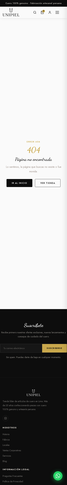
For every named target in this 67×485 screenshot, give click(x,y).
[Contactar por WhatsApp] (57, 475)
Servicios (7, 455)
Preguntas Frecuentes (13, 476)
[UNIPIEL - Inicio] (11, 12)
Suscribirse (54, 348)
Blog (5, 461)
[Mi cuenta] (50, 12)
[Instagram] (5, 418)
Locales (6, 445)
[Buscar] (35, 12)
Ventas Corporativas (12, 450)
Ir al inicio (19, 183)
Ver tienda (47, 183)
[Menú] (57, 12)
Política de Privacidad (13, 481)
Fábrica (6, 439)
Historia (6, 434)
